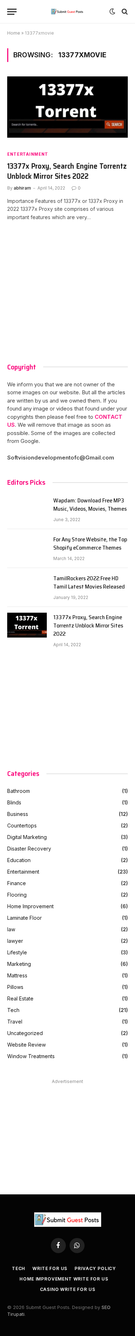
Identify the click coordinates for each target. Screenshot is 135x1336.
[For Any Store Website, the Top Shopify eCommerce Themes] (27, 548)
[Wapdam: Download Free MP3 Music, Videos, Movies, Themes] (27, 509)
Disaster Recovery (29, 848)
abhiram (22, 188)
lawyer (15, 941)
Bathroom (18, 791)
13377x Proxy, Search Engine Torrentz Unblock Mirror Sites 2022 (67, 171)
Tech (13, 1010)
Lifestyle (17, 952)
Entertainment (27, 154)
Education (19, 860)
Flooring (17, 895)
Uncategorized (25, 1033)
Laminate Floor (24, 918)
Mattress (17, 975)
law (11, 929)
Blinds (14, 802)
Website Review (26, 1045)
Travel (14, 1021)
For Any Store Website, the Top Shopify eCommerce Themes (90, 544)
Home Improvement (30, 906)
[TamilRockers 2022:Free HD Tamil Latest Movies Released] (27, 587)
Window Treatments (31, 1056)
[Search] (124, 12)
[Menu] (12, 12)
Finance (16, 883)
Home (13, 33)
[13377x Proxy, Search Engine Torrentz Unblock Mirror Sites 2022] (67, 110)
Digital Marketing (27, 837)
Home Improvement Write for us (63, 1279)
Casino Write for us (67, 1289)
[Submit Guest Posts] (67, 11)
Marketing (19, 964)
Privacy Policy (95, 1268)
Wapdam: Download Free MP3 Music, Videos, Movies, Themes (90, 505)
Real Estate (20, 998)
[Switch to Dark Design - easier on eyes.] (112, 11)
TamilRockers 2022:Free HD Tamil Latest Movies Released (89, 582)
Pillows (15, 987)
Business (17, 814)
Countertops (22, 825)
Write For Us (49, 1268)
